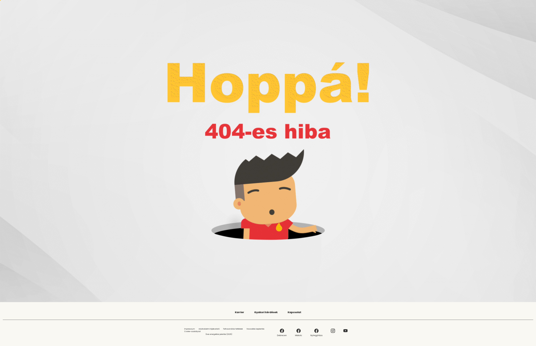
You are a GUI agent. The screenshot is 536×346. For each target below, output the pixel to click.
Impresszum (189, 329)
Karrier (239, 312)
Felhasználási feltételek (233, 329)
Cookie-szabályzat (192, 331)
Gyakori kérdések (266, 312)
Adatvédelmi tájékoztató (209, 329)
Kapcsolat (294, 312)
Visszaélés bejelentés (255, 329)
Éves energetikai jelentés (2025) (219, 334)
